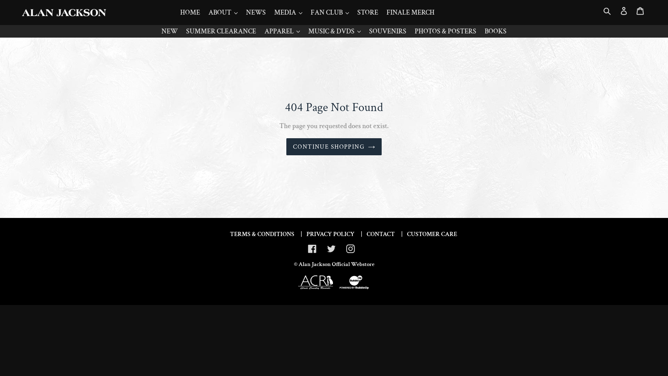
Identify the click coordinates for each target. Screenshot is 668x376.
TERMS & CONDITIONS (262, 234)
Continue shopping (329, 147)
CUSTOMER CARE (432, 234)
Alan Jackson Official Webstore (336, 264)
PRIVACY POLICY (331, 234)
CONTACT (381, 234)
